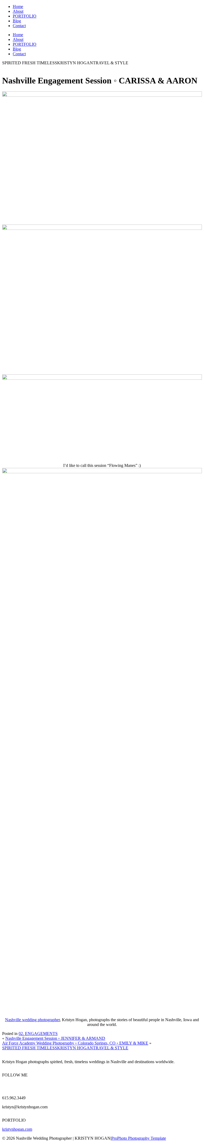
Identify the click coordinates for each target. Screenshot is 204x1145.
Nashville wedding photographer (32, 1019)
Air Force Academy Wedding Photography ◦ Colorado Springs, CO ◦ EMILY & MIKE (75, 1043)
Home (18, 6)
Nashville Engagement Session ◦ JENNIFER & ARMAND (55, 1038)
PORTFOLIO (24, 16)
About (18, 11)
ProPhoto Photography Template (138, 1138)
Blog (17, 21)
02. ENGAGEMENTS (38, 1033)
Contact (19, 25)
